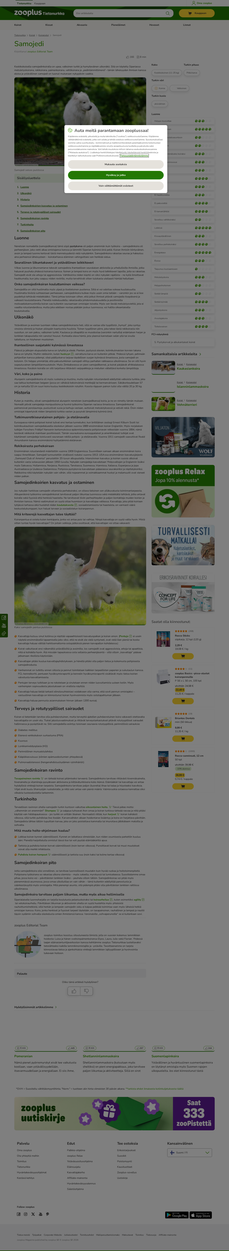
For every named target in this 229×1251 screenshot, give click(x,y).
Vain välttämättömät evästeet (116, 185)
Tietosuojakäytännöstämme (134, 155)
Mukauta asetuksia (116, 164)
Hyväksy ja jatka (116, 175)
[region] (115, 159)
